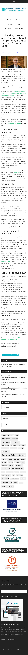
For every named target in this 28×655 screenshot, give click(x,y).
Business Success (11, 343)
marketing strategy (17, 468)
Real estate (23, 472)
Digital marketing (5, 448)
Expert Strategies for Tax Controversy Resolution (13, 387)
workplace (10, 486)
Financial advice (19, 345)
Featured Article (9, 455)
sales (3, 475)
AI (8, 435)
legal (23, 462)
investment (17, 462)
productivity (9, 472)
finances (4, 459)
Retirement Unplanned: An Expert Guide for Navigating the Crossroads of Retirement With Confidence (13, 93)
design (23, 445)
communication (6, 442)
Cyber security (13, 445)
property (16, 472)
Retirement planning (11, 346)
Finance (17, 343)
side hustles (17, 172)
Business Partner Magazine (14, 9)
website (3, 486)
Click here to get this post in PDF (9, 53)
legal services (4, 465)
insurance (4, 462)
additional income (5, 261)
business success (11, 345)
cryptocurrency (15, 442)
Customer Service (5, 445)
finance (22, 455)
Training (21, 482)
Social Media (20, 475)
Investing (11, 462)
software (5, 478)
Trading (15, 482)
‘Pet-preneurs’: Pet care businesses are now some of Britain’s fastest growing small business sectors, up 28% (13, 377)
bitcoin (12, 435)
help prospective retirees (14, 123)
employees (5, 451)
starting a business (15, 478)
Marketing (6, 469)
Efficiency (20, 448)
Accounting (4, 435)
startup (23, 478)
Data (19, 445)
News (3, 472)
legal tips (11, 465)
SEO (14, 475)
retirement (3, 346)
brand (17, 435)
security (8, 475)
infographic (23, 459)
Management (19, 465)
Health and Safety (13, 459)
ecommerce (13, 448)
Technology (7, 482)
